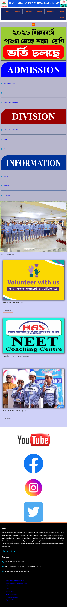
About (7, 589)
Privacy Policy (10, 591)
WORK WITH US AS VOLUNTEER (15, 580)
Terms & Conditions (11, 594)
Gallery (8, 586)
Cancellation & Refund (12, 597)
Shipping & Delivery (11, 600)
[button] (23, 249)
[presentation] (2, 227)
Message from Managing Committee (16, 583)
